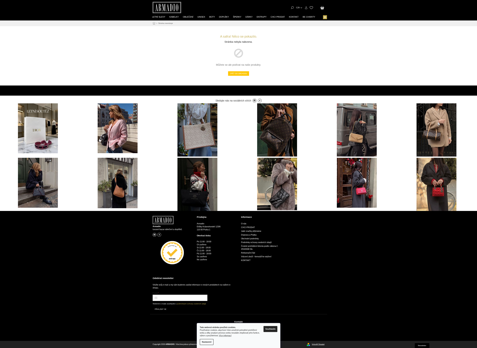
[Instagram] (254, 100)
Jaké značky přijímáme (251, 231)
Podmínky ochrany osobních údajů (256, 242)
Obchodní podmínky (250, 239)
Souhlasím (270, 329)
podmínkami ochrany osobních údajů (191, 304)
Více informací (225, 336)
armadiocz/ (154, 235)
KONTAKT (246, 260)
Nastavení (206, 342)
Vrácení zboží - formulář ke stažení (256, 257)
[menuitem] (158, 16)
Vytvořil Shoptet (318, 344)
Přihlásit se (160, 309)
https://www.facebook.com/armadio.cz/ (159, 235)
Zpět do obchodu (238, 74)
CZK (298, 7)
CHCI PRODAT (248, 227)
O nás (243, 224)
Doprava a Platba (249, 235)
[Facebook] (260, 100)
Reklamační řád (248, 253)
